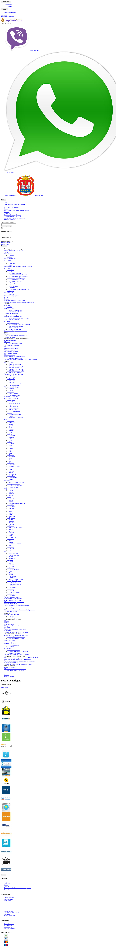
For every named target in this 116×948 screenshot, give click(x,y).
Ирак (9, 438)
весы (6, 252)
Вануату (10, 401)
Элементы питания (13, 653)
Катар (9, 445)
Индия (9, 434)
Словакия (10, 589)
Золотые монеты (12, 393)
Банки (6, 621)
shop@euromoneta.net (10, 195)
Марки (6, 209)
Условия (6, 889)
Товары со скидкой (9, 915)
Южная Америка (12, 487)
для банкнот (8, 253)
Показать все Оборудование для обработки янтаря (18, 664)
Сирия (9, 469)
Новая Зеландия (12, 406)
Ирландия (10, 564)
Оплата (6, 885)
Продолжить (4, 687)
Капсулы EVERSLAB (14, 273)
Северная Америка (13, 484)
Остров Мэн (11, 576)
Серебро (7, 321)
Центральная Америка (14, 485)
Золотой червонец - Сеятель (16, 383)
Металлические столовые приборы (18, 318)
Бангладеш (11, 422)
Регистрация (8, 6)
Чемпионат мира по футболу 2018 (17, 335)
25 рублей (10, 390)
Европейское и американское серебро (18, 324)
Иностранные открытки (11, 614)
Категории (4, 246)
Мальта (10, 573)
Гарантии (7, 883)
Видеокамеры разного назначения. (18, 651)
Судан (9, 535)
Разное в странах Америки (15, 482)
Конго (9, 511)
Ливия (9, 514)
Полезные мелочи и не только (12, 216)
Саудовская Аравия (13, 466)
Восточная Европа (13, 555)
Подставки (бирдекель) (11, 626)
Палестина (11, 464)
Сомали (10, 534)
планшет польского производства (14, 300)
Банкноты (7, 205)
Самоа (9, 413)
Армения (10, 421)
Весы (9, 271)
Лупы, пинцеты (12, 286)
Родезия (10, 529)
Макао (9, 453)
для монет (7, 268)
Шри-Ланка (11, 476)
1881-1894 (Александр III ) (15, 371)
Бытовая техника (9, 640)
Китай (9, 447)
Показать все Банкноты (11, 313)
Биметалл (10, 392)
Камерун (10, 508)
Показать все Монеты (10, 611)
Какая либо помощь (10, 12)
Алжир (10, 490)
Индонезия (11, 435)
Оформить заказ (5, 244)
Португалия (11, 577)
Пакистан (10, 463)
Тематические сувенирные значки (14, 356)
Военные (7, 342)
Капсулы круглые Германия (16, 278)
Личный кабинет (9, 924)
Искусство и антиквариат (11, 207)
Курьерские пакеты (10, 667)
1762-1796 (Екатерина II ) (15, 364)
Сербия (10, 585)
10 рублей (10, 388)
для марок (7, 260)
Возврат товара (8, 899)
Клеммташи (11, 263)
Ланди (9, 606)
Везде (5, 202)
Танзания (10, 539)
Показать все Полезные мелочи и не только (16, 654)
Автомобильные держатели (16, 637)
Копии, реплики (9, 350)
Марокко (10, 521)
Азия (6, 419)
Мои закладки (8, 927)
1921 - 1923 (11, 375)
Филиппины (11, 474)
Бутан (9, 427)
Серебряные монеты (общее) (13, 598)
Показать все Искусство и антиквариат (15, 331)
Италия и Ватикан (13, 569)
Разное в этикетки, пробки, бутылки (15, 629)
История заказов (9, 925)
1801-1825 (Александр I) (15, 366)
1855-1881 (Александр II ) (15, 369)
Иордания (10, 437)
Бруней (10, 426)
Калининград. (38, 195)
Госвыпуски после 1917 (14, 310)
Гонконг (10, 430)
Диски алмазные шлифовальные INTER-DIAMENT (19, 661)
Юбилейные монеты (13, 385)
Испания (10, 568)
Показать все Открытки (11, 618)
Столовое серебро (13, 319)
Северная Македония (14, 584)
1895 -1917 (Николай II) (14, 372)
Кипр (9, 571)
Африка (7, 489)
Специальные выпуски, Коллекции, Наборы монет (19, 610)
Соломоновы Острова (14, 414)
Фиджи (10, 416)
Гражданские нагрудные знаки (13, 345)
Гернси (10, 556)
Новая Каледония (13, 408)
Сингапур (10, 468)
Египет (10, 500)
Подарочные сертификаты (11, 912)
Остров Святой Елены (14, 527)
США (9, 307)
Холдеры (10, 291)
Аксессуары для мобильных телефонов (16, 635)
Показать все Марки (10, 337)
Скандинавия (11, 587)
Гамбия (10, 495)
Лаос (9, 450)
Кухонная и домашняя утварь (13, 316)
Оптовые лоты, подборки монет (14, 602)
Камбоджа (11, 443)
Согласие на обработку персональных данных (17, 888)
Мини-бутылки (9, 624)
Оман (9, 461)
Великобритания (12, 553)
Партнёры (7, 914)
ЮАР (9, 550)
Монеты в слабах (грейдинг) (13, 600)
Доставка (6, 886)
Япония (10, 479)
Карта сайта (7, 900)
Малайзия (10, 455)
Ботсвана (10, 493)
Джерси (10, 561)
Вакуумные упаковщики (15, 642)
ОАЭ (9, 459)
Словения (10, 590)
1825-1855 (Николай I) (14, 367)
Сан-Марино (11, 582)
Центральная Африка (14, 543)
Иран (9, 440)
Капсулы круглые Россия (15, 281)
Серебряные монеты (13, 395)
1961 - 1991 (11, 382)
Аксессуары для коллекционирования (15, 204)
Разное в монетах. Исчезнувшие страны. (16, 605)
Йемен (9, 442)
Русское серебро (12, 327)
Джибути (10, 498)
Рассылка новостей (9, 928)
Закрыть (3, 875)
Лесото (10, 513)
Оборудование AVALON (12, 662)
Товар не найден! (9, 676)
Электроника (8, 648)
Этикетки (7, 630)
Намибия (10, 524)
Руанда (10, 531)
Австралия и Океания (11, 398)
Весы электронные (13, 650)
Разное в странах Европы (15, 579)
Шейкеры (10, 646)
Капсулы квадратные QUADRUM (17, 276)
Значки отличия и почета (15, 358)
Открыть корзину (6, 242)
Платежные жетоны (10, 603)
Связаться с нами (9, 897)
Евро (9, 563)
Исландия (10, 566)
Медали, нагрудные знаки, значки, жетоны (16, 210)
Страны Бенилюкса (13, 592)
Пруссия (10, 616)
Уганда (10, 542)
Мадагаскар (11, 518)
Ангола (10, 492)
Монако (10, 574)
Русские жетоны (9, 355)
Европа (6, 552)
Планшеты (11, 287)
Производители (8, 911)
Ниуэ (9, 404)
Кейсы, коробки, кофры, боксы (16, 283)
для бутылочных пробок (11, 258)
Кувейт (10, 448)
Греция (10, 560)
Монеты (6, 212)
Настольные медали (10, 353)
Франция (10, 594)
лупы (6, 297)
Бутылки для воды (13, 645)
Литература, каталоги (11, 351)
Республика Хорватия (14, 581)
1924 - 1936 (11, 377)
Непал (9, 458)
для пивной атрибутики (11, 295)
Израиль (10, 432)
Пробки (7, 627)
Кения (9, 510)
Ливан (9, 451)
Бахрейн (10, 424)
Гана (9, 497)
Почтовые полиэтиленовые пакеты (15, 669)
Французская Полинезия (15, 417)
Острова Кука (12, 409)
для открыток (8, 292)
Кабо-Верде (11, 506)
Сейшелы (10, 532)
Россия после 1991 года (11, 387)
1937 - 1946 (11, 379)
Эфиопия (10, 548)
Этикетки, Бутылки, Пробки (12, 215)
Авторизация (8, 4)
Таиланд (10, 471)
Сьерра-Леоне (12, 537)
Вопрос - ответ (8, 882)
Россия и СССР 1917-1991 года (13, 374)
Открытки (7, 213)
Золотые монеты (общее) (12, 597)
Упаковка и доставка (10, 219)
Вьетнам (10, 429)
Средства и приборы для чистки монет (19, 289)
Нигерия (10, 526)
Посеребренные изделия (15, 326)
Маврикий (11, 516)
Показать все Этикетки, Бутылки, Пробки (16, 632)
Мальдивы (11, 456)
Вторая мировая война (14, 343)
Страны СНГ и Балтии (11, 396)
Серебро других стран (14, 329)
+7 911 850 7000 (34, 50)
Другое (6, 346)
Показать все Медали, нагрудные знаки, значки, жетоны (20, 359)
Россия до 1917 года (10, 362)
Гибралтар (11, 558)
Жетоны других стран (11, 348)
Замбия (10, 501)
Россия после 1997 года (14, 311)
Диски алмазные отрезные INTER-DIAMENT (18, 659)
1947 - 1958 (11, 380)
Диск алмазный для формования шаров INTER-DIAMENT (21, 658)
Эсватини (10, 547)
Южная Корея (12, 477)
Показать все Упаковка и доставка (14, 670)
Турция (10, 472)
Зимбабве (10, 505)
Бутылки (7, 622)
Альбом (10, 262)
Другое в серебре (13, 323)
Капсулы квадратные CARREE (17, 274)
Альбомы (10, 255)
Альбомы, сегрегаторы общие (13, 250)
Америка (7, 305)
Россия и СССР (9, 308)
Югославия (11, 608)
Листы (9, 257)
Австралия (11, 400)
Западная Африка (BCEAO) (16, 503)
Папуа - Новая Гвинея (14, 411)
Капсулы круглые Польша (15, 279)
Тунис (9, 540)
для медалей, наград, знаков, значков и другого (18, 266)
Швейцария (11, 595)
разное (6, 299)
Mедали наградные (10, 340)
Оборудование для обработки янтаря (14, 218)
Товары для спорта (10, 643)
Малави (10, 519)
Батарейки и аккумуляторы (15, 638)
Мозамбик (11, 522)
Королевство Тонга (13, 403)
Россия (6, 334)
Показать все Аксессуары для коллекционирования (19, 302)
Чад (9, 545)
